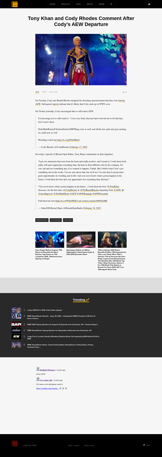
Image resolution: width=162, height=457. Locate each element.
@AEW (117, 189)
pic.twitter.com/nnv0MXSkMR (93, 200)
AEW (37, 92)
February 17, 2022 (78, 146)
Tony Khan (68, 220)
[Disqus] (81, 395)
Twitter (148, 445)
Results (65, 4)
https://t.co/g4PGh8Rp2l (68, 139)
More (102, 4)
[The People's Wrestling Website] (15, 4)
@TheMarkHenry (61, 193)
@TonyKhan (113, 186)
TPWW (44, 92)
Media (90, 4)
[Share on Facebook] (126, 92)
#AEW (73, 193)
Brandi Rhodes (42, 220)
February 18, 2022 (92, 208)
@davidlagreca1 (45, 193)
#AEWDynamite (100, 193)
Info (78, 4)
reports (56, 103)
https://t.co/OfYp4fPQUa (67, 200)
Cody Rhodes (56, 220)
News (52, 4)
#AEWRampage (84, 193)
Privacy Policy (89, 445)
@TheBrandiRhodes (89, 189)
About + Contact (73, 445)
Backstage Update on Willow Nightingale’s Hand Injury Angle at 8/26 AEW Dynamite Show (80, 252)
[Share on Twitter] (123, 92)
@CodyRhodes (70, 189)
